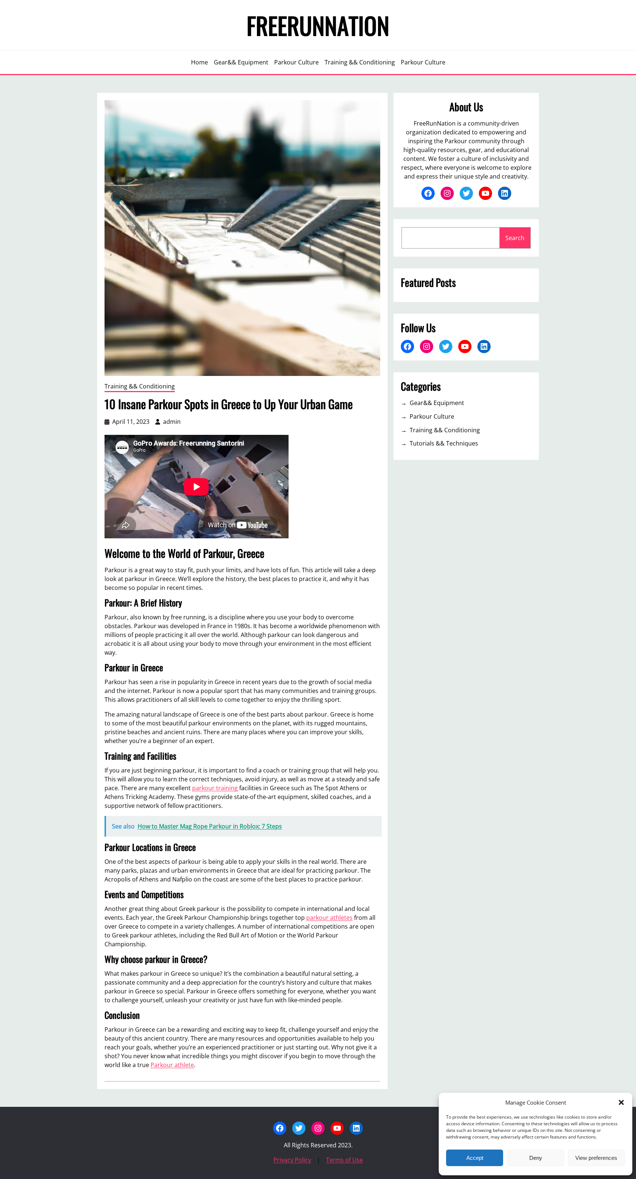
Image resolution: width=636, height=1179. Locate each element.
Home (199, 62)
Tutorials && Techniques (444, 443)
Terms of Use (344, 1160)
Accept (474, 1158)
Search (514, 238)
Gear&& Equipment (437, 403)
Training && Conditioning (140, 386)
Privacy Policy (292, 1160)
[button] (621, 1102)
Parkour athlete (172, 1065)
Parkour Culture (432, 416)
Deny (535, 1158)
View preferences (596, 1158)
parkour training (215, 788)
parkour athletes (329, 918)
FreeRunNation (318, 25)
